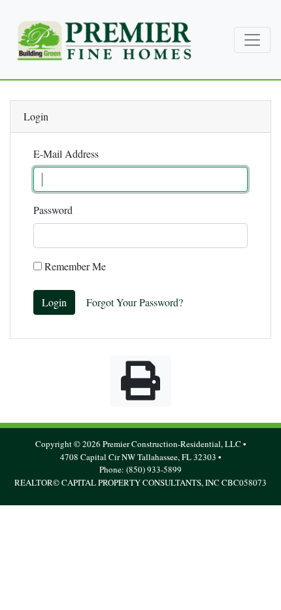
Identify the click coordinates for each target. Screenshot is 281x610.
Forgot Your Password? (134, 302)
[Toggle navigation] (252, 40)
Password (53, 210)
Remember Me (74, 266)
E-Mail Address (66, 153)
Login (54, 302)
